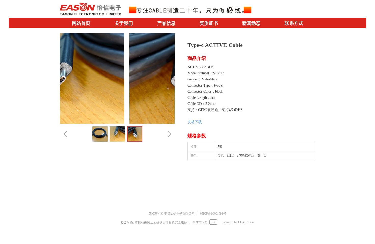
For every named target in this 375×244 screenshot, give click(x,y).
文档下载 (195, 122)
